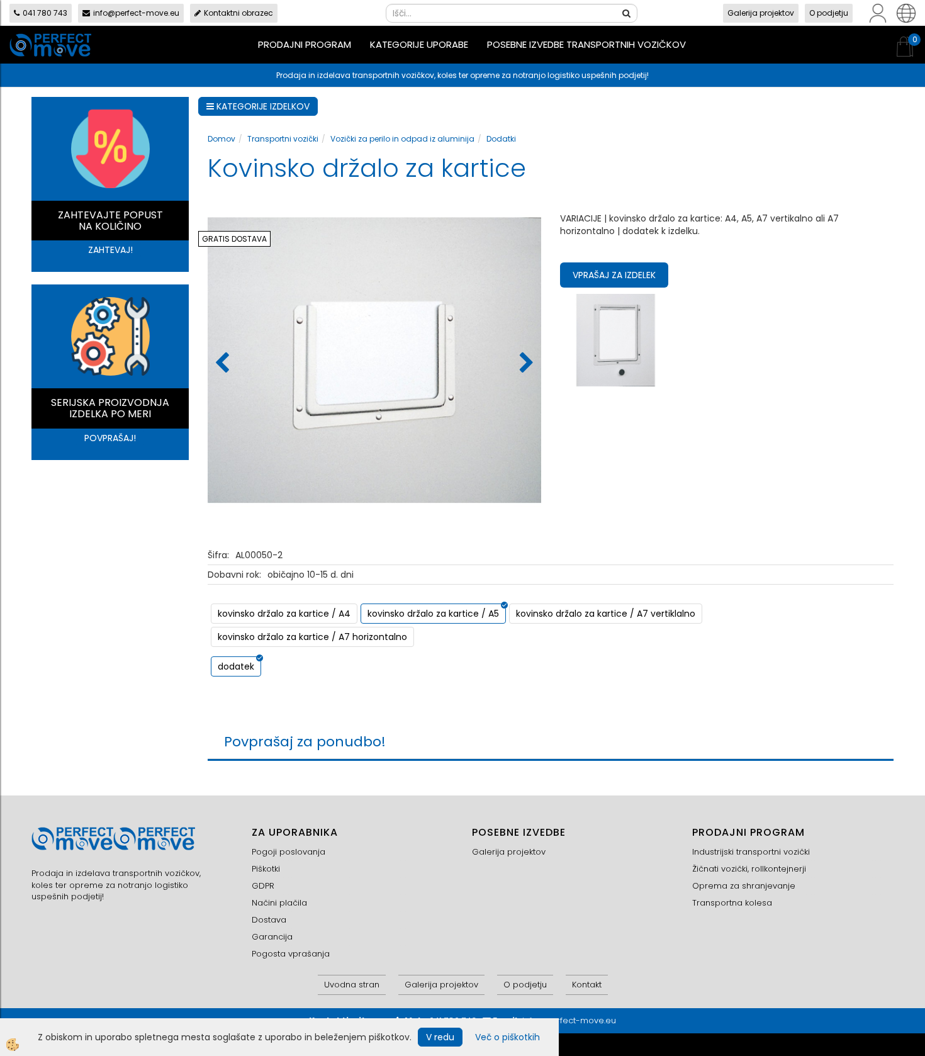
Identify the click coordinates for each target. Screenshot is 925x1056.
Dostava (269, 920)
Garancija (272, 937)
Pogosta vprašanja (291, 954)
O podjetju (828, 13)
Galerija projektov (760, 13)
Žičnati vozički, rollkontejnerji (749, 869)
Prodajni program (304, 44)
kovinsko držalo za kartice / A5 (433, 613)
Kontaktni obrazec (238, 13)
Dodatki (501, 138)
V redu (440, 1037)
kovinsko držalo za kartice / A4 (284, 613)
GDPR (263, 886)
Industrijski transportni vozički (751, 852)
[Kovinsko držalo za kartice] (615, 339)
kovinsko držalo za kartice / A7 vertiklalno (605, 613)
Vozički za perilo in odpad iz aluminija (402, 138)
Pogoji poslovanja (288, 852)
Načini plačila (279, 903)
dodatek (236, 666)
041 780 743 (45, 13)
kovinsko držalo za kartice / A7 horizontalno (312, 637)
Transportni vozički (282, 138)
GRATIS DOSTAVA (234, 238)
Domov (221, 138)
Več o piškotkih (507, 1037)
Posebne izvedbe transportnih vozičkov (586, 44)
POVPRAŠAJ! (110, 438)
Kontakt (587, 985)
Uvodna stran (351, 985)
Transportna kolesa (732, 903)
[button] (525, 363)
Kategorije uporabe (419, 44)
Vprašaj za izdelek (614, 275)
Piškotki (266, 869)
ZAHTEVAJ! (110, 250)
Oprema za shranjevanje (743, 886)
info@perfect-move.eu (136, 13)
